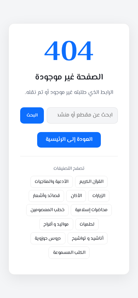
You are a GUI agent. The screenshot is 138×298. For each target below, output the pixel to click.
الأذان (76, 195)
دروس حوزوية (48, 238)
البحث (32, 115)
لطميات (87, 224)
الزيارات (98, 195)
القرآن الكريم (91, 181)
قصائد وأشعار (46, 195)
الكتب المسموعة (69, 252)
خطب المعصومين (47, 210)
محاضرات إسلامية (91, 210)
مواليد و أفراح (56, 224)
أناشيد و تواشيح (87, 238)
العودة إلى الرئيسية (69, 139)
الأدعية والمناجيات (51, 181)
